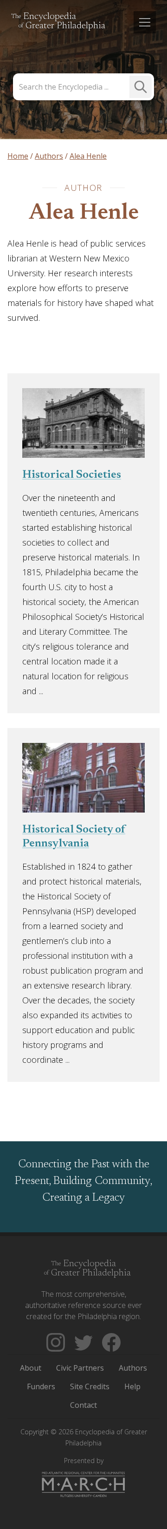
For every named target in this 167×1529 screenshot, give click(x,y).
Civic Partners (80, 1368)
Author (83, 187)
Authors (133, 1368)
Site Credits (89, 1386)
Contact (83, 1405)
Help (132, 1386)
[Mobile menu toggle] (145, 22)
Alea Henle (84, 213)
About (30, 1368)
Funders (41, 1386)
